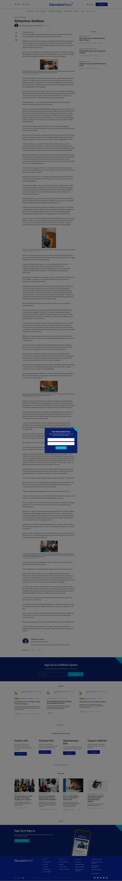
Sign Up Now (61, 447)
